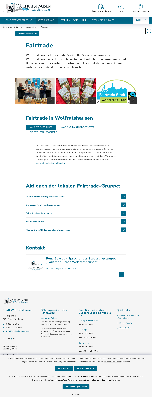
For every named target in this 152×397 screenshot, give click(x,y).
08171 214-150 (14, 327)
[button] (148, 31)
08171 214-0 (12, 324)
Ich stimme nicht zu (85, 368)
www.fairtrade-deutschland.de (51, 163)
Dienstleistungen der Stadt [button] (18, 20)
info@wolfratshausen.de (17, 331)
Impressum (76, 394)
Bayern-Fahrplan (126, 323)
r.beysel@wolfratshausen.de (63, 268)
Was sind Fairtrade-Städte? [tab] (77, 127)
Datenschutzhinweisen (112, 362)
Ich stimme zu (64, 368)
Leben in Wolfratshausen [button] (73, 20)
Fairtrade (45, 27)
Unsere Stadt (31, 27)
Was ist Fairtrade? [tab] (41, 127)
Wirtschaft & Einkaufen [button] (103, 20)
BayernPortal (125, 328)
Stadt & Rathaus (15, 27)
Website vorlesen (26, 34)
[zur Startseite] (27, 8)
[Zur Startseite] (4, 27)
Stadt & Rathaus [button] (46, 20)
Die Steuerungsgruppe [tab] (43, 132)
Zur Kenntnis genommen (76, 387)
